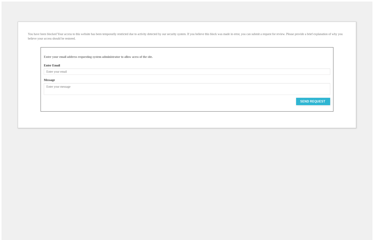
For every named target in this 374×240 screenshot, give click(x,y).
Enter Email (52, 65)
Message (49, 80)
